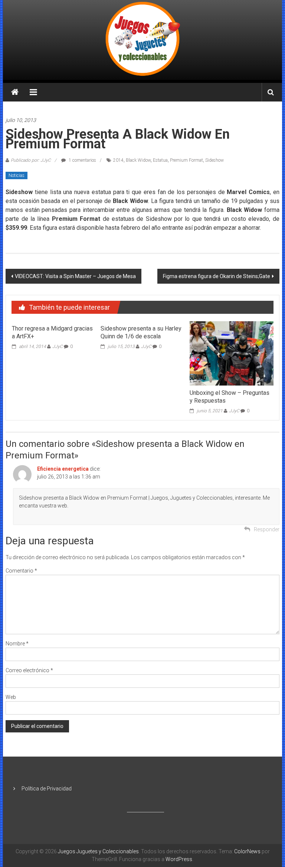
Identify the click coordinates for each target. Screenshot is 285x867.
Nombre (17, 644)
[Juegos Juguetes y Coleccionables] (142, 40)
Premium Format (186, 160)
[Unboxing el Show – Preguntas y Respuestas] (231, 353)
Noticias (16, 175)
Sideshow (214, 160)
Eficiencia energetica (63, 469)
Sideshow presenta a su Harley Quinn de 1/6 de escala (141, 332)
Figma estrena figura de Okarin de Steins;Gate (216, 276)
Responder (266, 529)
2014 (118, 160)
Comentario (21, 571)
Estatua (160, 160)
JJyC (57, 346)
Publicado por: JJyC (31, 160)
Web (11, 697)
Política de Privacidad (47, 789)
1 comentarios (82, 160)
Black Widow (138, 160)
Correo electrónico (29, 670)
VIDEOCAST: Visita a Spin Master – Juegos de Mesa (75, 276)
